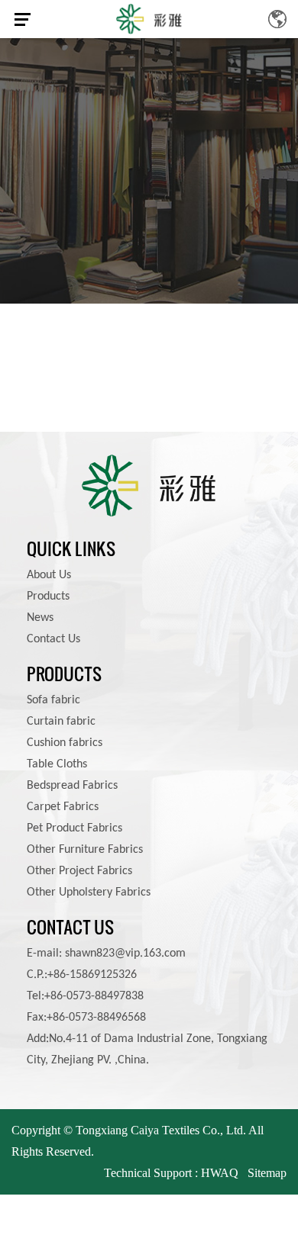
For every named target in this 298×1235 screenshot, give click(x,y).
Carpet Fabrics (63, 807)
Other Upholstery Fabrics (89, 892)
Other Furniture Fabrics (85, 850)
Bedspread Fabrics (72, 786)
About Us (49, 575)
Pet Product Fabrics (74, 828)
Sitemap (267, 1172)
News (40, 618)
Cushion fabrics (64, 743)
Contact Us (53, 639)
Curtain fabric (61, 722)
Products (48, 596)
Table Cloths (57, 764)
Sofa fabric (53, 700)
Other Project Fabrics (79, 871)
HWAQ (219, 1172)
